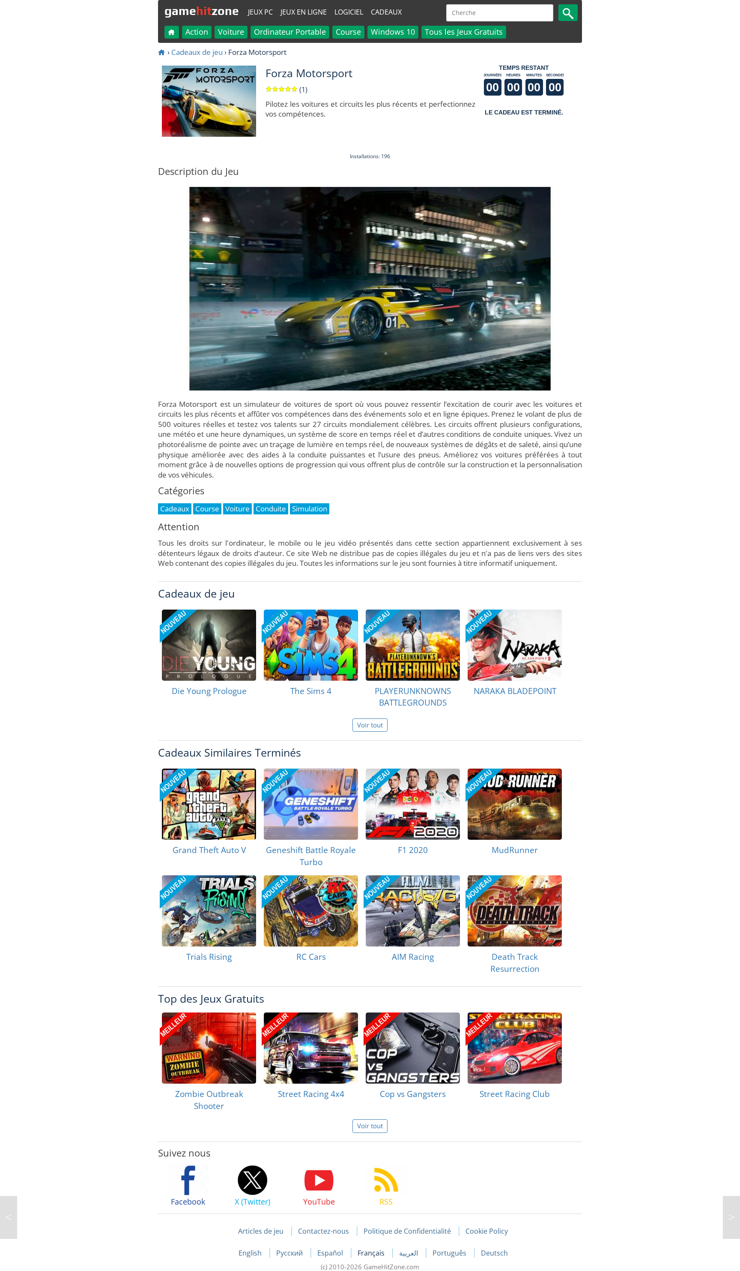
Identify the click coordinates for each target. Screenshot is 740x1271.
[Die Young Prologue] (209, 645)
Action (196, 32)
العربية (409, 1253)
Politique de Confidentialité (407, 1231)
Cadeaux (386, 12)
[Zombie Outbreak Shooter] (209, 1048)
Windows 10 (393, 32)
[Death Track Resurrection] (515, 910)
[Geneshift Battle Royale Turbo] (311, 804)
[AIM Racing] (413, 910)
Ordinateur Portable (290, 32)
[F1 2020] (413, 804)
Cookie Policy (486, 1231)
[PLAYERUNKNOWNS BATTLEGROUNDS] (413, 645)
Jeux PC (260, 12)
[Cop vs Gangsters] (413, 1048)
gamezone (201, 11)
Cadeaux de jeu (197, 52)
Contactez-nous (323, 1231)
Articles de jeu (260, 1231)
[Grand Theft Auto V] (209, 804)
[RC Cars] (311, 910)
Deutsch (494, 1253)
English (251, 1253)
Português (450, 1253)
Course (348, 32)
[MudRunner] (515, 804)
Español (331, 1253)
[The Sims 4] (311, 645)
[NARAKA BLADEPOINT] (515, 645)
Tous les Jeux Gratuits (464, 32)
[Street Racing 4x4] (311, 1048)
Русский (290, 1253)
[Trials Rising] (209, 910)
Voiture (231, 32)
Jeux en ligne (303, 12)
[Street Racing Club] (515, 1048)
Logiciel (348, 12)
